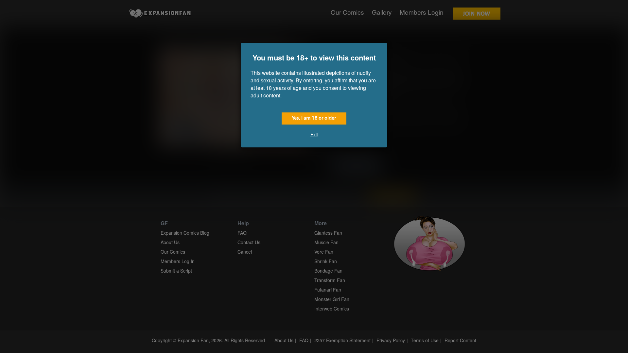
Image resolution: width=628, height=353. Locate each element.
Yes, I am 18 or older (314, 118)
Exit (314, 134)
